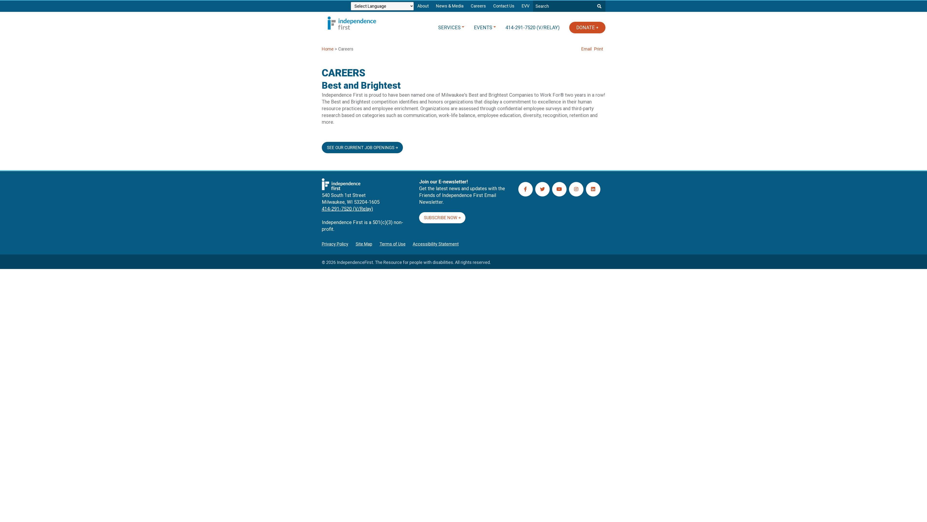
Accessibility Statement (436, 243)
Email (586, 48)
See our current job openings (360, 147)
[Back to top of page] (916, 510)
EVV (525, 5)
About (423, 5)
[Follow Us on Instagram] (576, 189)
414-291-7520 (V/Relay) (347, 209)
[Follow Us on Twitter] (542, 189)
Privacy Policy (335, 243)
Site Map (364, 243)
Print (598, 48)
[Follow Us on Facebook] (525, 189)
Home (328, 48)
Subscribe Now (440, 217)
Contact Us (503, 5)
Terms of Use (392, 243)
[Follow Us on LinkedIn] (593, 189)
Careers (478, 5)
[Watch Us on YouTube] (559, 189)
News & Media (450, 5)
